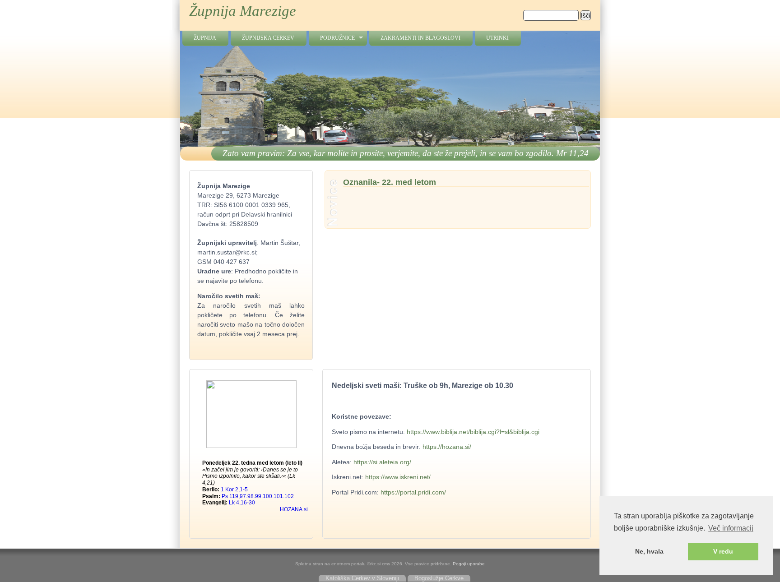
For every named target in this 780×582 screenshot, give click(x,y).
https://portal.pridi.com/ (413, 492)
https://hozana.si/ (446, 446)
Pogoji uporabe (469, 563)
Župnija (205, 38)
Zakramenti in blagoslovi (420, 38)
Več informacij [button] (730, 528)
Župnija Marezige (242, 11)
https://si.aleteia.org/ (382, 462)
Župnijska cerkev (268, 38)
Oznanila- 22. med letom (389, 183)
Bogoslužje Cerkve (439, 578)
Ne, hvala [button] (649, 551)
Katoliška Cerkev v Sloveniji (362, 578)
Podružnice (332, 38)
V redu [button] (723, 551)
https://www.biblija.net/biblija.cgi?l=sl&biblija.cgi (473, 431)
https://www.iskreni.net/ (397, 476)
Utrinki (497, 38)
